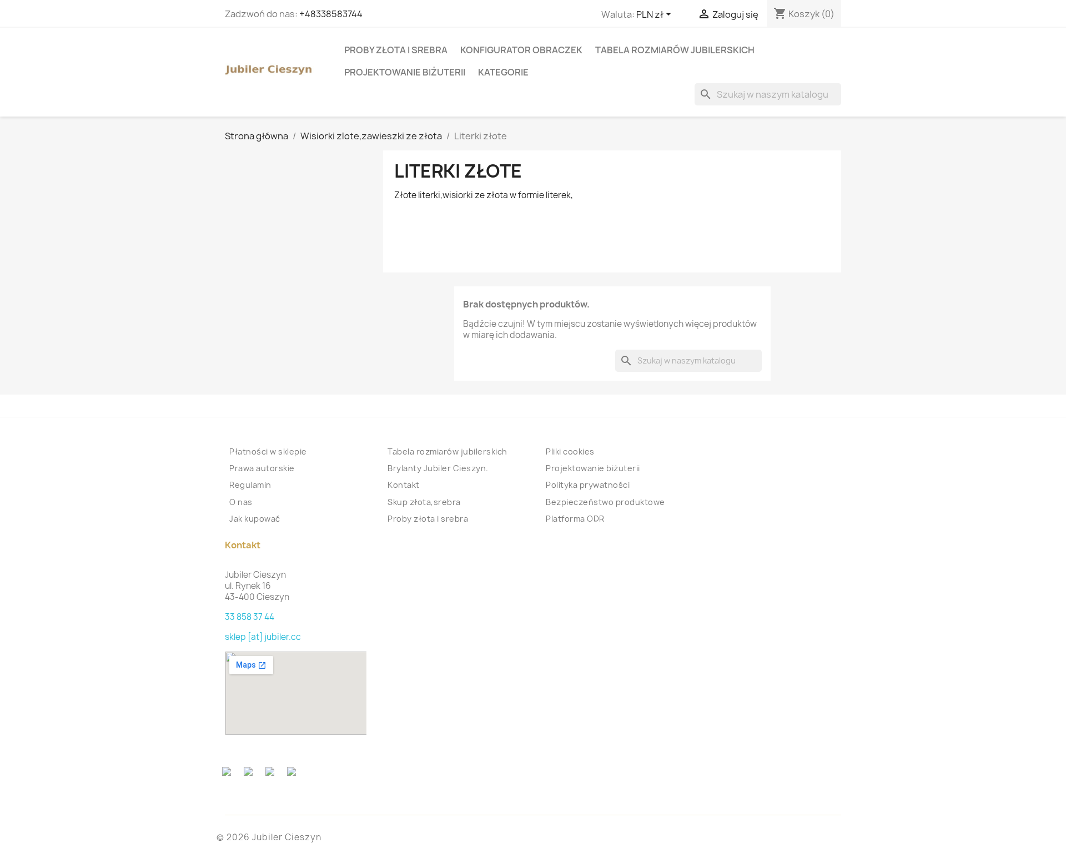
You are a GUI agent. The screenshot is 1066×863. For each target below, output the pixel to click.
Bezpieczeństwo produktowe (605, 502)
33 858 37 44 (249, 617)
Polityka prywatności (588, 485)
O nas (241, 502)
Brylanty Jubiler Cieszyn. (438, 468)
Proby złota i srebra (395, 50)
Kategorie (503, 72)
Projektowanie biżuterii (404, 72)
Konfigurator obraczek (521, 50)
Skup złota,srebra (424, 502)
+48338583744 (331, 14)
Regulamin (250, 485)
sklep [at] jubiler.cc (263, 637)
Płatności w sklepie (268, 451)
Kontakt (404, 485)
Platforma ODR (575, 518)
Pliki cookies (570, 451)
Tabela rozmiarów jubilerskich (675, 50)
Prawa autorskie (262, 468)
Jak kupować (254, 518)
